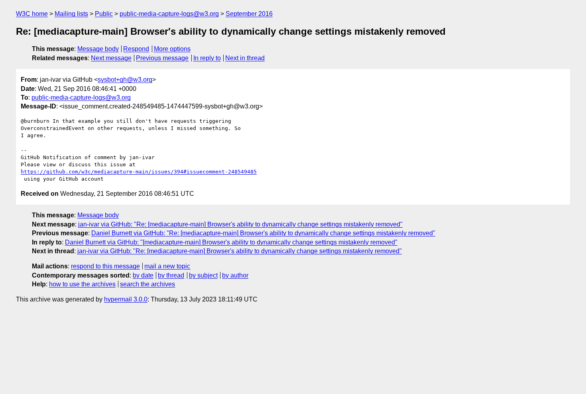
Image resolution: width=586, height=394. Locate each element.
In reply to (207, 58)
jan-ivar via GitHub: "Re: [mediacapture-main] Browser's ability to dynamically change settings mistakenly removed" (240, 224)
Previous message (162, 58)
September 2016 (249, 13)
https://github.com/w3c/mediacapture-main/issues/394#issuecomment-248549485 (139, 172)
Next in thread (245, 58)
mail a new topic (167, 266)
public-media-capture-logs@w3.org (169, 13)
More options (172, 48)
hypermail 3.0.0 (125, 299)
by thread (171, 275)
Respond (136, 48)
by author (235, 275)
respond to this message (105, 266)
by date (143, 275)
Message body (98, 48)
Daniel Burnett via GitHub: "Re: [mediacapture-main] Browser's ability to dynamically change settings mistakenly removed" (263, 233)
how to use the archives (82, 284)
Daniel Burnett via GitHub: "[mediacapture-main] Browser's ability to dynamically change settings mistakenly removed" (231, 242)
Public (104, 13)
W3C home (32, 13)
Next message (111, 58)
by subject (203, 275)
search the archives (147, 284)
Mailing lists (71, 13)
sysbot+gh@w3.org (125, 79)
